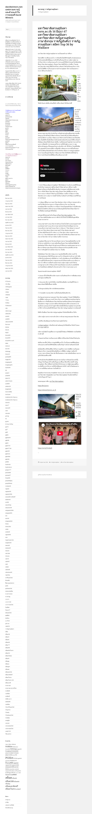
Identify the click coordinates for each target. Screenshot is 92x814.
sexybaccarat (8, 126)
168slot (7, 289)
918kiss (7, 113)
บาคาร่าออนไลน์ (9, 146)
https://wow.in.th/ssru (78, 396)
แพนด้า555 (8, 731)
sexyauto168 (8, 507)
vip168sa (7, 575)
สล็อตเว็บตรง (8, 164)
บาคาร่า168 (8, 602)
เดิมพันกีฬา (8, 701)
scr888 (7, 502)
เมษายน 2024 (8, 271)
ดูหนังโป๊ (7, 175)
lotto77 (7, 405)
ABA (6, 308)
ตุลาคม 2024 (8, 257)
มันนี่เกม (7, 618)
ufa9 (6, 564)
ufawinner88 (8, 572)
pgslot (6, 130)
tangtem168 (8, 542)
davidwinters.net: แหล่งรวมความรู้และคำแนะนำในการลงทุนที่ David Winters (14, 12)
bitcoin (7, 330)
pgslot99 (7, 451)
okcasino (7, 413)
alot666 (7, 316)
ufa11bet (7, 553)
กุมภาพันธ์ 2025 (9, 247)
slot (6, 516)
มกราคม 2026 (8, 217)
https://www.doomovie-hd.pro (12, 188)
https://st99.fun (9, 162)
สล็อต (6, 631)
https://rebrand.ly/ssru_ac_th (47, 390)
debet (6, 343)
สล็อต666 (7, 642)
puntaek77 (8, 475)
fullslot (7, 133)
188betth (7, 295)
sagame (7, 118)
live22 (7, 134)
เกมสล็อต (7, 693)
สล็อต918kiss (8, 656)
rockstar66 (8, 486)
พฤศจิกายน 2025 (9, 222)
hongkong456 (8, 365)
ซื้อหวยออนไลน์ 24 (9, 583)
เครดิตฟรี (7, 696)
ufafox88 (7, 569)
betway (7, 327)
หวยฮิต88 (7, 691)
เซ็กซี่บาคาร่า (8, 699)
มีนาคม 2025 (8, 244)
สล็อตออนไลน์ (8, 672)
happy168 (8, 359)
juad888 (7, 383)
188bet (7, 292)
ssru (6, 537)
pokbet (7, 462)
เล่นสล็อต (7, 704)
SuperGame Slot (9, 540)
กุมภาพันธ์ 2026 (9, 214)
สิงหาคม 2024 (8, 263)
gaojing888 (8, 357)
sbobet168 (8, 499)
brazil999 (7, 338)
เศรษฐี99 (7, 720)
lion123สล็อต (8, 392)
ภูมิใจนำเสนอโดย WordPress (45, 475)
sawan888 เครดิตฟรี (10, 497)
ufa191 (7, 559)
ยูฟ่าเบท (7, 623)
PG (6, 418)
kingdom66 (8, 389)
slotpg (6, 173)
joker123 (7, 115)
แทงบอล (7, 723)
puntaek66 (8, 472)
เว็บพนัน (7, 712)
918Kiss (7, 303)
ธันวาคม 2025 (8, 220)
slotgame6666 (8, 521)
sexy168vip (8, 505)
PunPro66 (8, 464)
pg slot (7, 128)
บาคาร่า (7, 170)
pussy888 (7, 123)
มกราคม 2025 (8, 249)
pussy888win (8, 483)
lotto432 (7, 402)
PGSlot (9, 757)
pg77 (6, 429)
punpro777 (8, 470)
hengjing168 (8, 362)
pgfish (6, 435)
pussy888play (8, 480)
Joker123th (8, 755)
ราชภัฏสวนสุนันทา (9, 629)
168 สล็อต (7, 284)
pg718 (6, 427)
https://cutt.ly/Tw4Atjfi (45, 448)
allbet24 (7, 183)
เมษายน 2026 (8, 209)
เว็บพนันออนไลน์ (9, 715)
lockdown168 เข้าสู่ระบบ (11, 397)
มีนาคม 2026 (8, 212)
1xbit (6, 297)
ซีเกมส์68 (7, 580)
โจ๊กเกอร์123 (8, 734)
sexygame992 (8, 513)
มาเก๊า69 (7, 621)
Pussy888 (7, 478)
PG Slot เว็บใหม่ (9, 424)
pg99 (6, 131)
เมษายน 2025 (8, 241)
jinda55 (7, 373)
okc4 (6, 410)
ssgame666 (8, 534)
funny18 (7, 354)
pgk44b (7, 440)
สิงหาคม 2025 (8, 230)
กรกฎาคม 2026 (9, 201)
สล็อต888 (7, 647)
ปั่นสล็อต (7, 607)
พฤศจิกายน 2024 (9, 255)
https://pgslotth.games (10, 185)
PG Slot (15, 758)
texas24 (7, 550)
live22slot (7, 394)
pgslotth (7, 459)
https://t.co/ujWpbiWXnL (78, 405)
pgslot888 (7, 181)
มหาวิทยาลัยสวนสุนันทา (66, 215)
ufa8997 (7, 561)
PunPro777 (13, 760)
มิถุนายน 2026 (8, 203)
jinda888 (7, 375)
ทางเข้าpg (7, 596)
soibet (6, 529)
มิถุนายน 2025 (8, 236)
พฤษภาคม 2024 (9, 268)
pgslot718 (7, 445)
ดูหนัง (6, 136)
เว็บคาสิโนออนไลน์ (9, 707)
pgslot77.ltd (8, 448)
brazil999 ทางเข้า (9, 340)
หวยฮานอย (8, 685)
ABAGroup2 (8, 311)
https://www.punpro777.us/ (12, 147)
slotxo (6, 172)
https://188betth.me (10, 186)
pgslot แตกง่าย (8, 178)
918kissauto (8, 305)
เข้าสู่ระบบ (7, 799)
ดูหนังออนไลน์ (8, 117)
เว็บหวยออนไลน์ (9, 149)
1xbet (6, 176)
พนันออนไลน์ (8, 613)
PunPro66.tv (8, 467)
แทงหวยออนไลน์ (9, 728)
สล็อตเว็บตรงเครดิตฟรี (10, 144)
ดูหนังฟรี (7, 121)
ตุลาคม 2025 (8, 225)
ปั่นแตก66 (8, 775)
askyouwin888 (9, 321)
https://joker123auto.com (11, 120)
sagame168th (8, 494)
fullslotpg (7, 351)
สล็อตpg (7, 661)
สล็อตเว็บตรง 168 (9, 680)
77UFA (7, 300)
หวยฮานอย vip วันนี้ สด (10, 688)
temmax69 (8, 548)
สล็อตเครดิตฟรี (8, 674)
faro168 (7, 348)
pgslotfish (7, 456)
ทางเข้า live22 (8, 594)
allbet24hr (8, 313)
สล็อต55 (7, 637)
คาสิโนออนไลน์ (8, 577)
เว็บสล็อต (7, 718)
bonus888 (7, 335)
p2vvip (7, 416)
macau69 (7, 408)
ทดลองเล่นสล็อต (9, 591)
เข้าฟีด (7, 802)
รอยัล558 (7, 626)
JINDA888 (7, 165)
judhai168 (8, 386)
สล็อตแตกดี (8, 683)
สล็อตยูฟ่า (7, 666)
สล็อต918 (7, 653)
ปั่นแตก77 (7, 610)
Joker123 (7, 378)
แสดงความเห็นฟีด (9, 805)
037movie (7, 281)
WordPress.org (9, 808)
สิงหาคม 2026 (8, 198)
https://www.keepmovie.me (12, 139)
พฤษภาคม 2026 (9, 206)
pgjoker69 (8, 437)
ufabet (7, 567)
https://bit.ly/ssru (43, 386)
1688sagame (8, 287)
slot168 (7, 159)
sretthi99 (7, 532)
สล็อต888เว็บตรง (9, 650)
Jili (6, 370)
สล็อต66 (7, 639)
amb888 (7, 319)
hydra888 (7, 367)
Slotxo (7, 524)
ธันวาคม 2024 (8, 252)
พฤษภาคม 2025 (9, 239)
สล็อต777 (7, 645)
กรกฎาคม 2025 (9, 233)
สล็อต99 (7, 658)
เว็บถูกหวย (7, 710)
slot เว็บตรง (8, 160)
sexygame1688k (9, 510)
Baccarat (7, 324)
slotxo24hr (8, 526)
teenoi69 (7, 545)
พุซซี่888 (7, 168)
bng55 (7, 332)
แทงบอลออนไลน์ (9, 726)
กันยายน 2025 (8, 228)
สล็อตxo (7, 664)
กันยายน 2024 (8, 260)
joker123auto (8, 381)
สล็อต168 (7, 634)
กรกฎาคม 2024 (9, 265)
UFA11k (7, 556)
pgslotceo (7, 454)
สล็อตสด (7, 669)
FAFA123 (7, 346)
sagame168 (8, 491)
